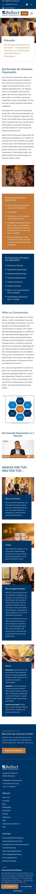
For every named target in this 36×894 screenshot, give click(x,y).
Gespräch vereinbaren (14, 750)
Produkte (5, 801)
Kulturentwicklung (9, 861)
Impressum (6, 817)
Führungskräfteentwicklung (12, 838)
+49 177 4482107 (10, 8)
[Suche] (31, 4)
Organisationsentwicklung (12, 841)
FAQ (3, 827)
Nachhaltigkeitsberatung (11, 854)
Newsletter (6, 811)
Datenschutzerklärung (10, 824)
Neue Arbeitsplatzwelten (11, 851)
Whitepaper (6, 807)
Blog (4, 804)
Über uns (5, 797)
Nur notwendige (26, 886)
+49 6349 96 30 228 (11, 4)
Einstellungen (18, 891)
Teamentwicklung (9, 848)
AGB (4, 820)
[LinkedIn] (27, 4)
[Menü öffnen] (31, 13)
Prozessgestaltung (9, 858)
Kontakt (24, 13)
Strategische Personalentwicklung (15, 844)
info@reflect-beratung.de (12, 1)
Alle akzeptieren (9, 886)
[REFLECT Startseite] (10, 13)
